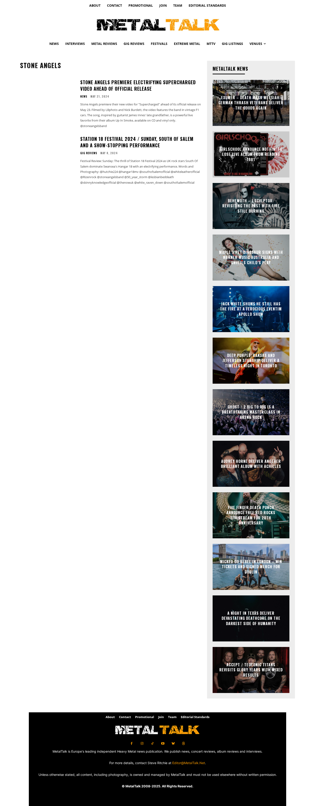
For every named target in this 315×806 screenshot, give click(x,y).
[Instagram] (142, 743)
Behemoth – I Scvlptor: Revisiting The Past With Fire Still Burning (251, 206)
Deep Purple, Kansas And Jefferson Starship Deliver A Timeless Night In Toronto (251, 360)
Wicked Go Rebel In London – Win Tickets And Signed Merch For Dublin (251, 567)
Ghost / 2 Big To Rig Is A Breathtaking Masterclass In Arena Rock (251, 412)
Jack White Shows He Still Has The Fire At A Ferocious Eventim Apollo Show (251, 309)
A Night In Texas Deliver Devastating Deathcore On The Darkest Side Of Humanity (251, 618)
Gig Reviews (88, 153)
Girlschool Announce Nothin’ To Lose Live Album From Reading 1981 (251, 154)
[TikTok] (152, 743)
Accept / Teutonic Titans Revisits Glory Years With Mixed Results (251, 670)
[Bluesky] (173, 743)
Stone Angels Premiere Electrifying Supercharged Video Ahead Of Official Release (138, 85)
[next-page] (281, 87)
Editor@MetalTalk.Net (188, 763)
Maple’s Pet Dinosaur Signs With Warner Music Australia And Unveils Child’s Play (251, 257)
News (83, 96)
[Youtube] (163, 743)
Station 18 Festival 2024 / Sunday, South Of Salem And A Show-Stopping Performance (136, 142)
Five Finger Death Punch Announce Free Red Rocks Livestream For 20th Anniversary (250, 515)
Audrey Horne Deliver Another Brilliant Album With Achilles (251, 463)
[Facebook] (132, 743)
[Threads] (183, 743)
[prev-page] (273, 87)
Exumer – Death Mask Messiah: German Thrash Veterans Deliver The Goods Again (250, 103)
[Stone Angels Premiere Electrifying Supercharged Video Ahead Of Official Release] (47, 98)
